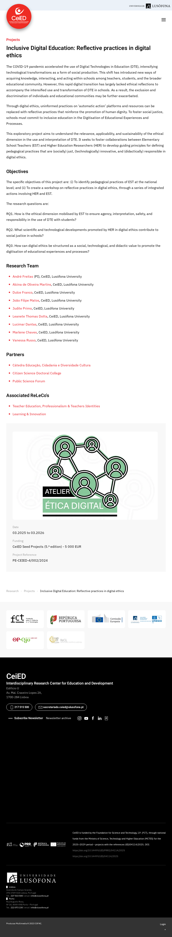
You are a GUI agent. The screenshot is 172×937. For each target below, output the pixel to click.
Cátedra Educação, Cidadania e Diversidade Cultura (52, 365)
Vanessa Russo (24, 340)
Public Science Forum (29, 381)
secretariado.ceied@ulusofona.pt (63, 707)
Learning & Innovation (29, 414)
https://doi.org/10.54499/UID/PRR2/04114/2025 (99, 850)
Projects (13, 39)
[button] (164, 19)
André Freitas (23, 276)
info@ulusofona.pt (40, 895)
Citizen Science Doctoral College (37, 373)
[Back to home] (18, 19)
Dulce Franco (23, 292)
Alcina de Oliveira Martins (32, 284)
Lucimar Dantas (24, 324)
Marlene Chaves (25, 332)
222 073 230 (17, 907)
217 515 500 (21, 707)
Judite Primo (22, 308)
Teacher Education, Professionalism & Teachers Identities (56, 406)
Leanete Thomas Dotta (30, 316)
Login (163, 924)
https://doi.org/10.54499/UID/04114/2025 (95, 856)
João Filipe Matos (26, 300)
